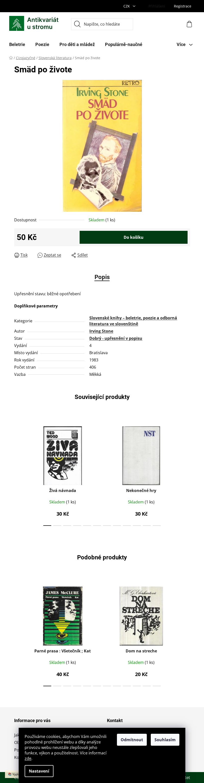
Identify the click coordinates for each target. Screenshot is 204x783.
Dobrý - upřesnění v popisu (115, 338)
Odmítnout (132, 739)
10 (147, 525)
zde (28, 758)
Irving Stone (101, 331)
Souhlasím (165, 739)
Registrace (182, 6)
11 (157, 525)
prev (18, 475)
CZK (127, 6)
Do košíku (134, 237)
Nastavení (39, 771)
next (186, 475)
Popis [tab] (102, 277)
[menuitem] (17, 44)
